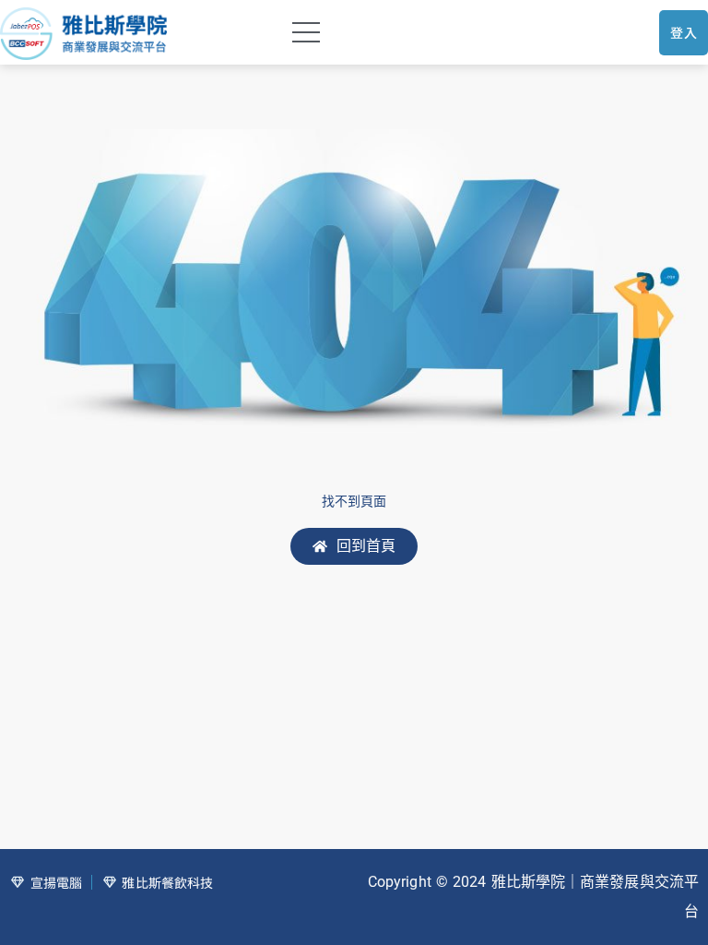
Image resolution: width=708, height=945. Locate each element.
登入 (683, 32)
